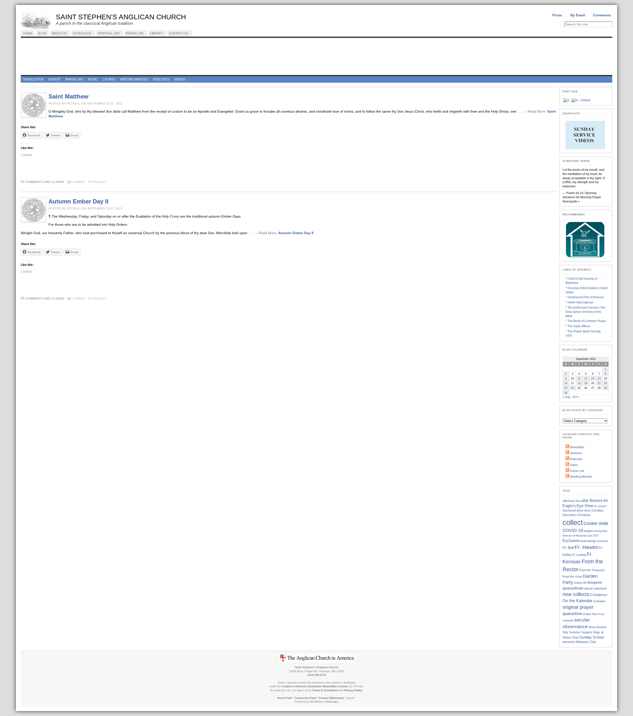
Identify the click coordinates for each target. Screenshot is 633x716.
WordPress (316, 701)
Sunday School (591, 637)
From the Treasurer (592, 570)
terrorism (569, 642)
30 (565, 392)
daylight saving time (595, 530)
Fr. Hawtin (586, 547)
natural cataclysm (595, 588)
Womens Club (586, 642)
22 (605, 383)
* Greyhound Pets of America (584, 297)
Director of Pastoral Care (577, 535)
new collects (576, 594)
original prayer (578, 607)
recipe (587, 614)
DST (596, 535)
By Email (577, 15)
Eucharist (571, 540)
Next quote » (571, 201)
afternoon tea (571, 501)
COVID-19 (573, 530)
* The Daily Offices (577, 326)
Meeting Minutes (580, 476)
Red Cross (598, 614)
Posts (557, 15)
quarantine (572, 613)
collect (99, 181)
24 (572, 387)
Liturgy (78, 181)
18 (579, 383)
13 (592, 378)
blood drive (575, 510)
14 (599, 378)
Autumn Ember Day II (78, 201)
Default (585, 100)
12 (585, 378)
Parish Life (576, 471)
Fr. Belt (568, 547)
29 (605, 387)
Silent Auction (597, 627)
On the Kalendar (577, 600)
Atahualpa (332, 701)
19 (585, 383)
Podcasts (575, 459)
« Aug (566, 397)
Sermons (575, 453)
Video (573, 465)
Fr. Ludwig (579, 554)
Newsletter (576, 447)
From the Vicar (572, 576)
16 (565, 383)
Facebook (602, 541)
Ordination (599, 601)
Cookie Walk (596, 523)
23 (565, 387)
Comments (602, 15)
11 (579, 378)
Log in (350, 697)
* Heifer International (579, 302)
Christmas (583, 515)
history (578, 583)
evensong (587, 541)
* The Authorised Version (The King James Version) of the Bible (585, 312)
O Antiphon (598, 595)
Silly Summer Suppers (577, 632)
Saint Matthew (68, 96)
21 (599, 383)
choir (587, 510)
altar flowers (591, 500)
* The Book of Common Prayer (585, 321)
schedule (568, 620)
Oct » (575, 397)
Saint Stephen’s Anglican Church (121, 17)
